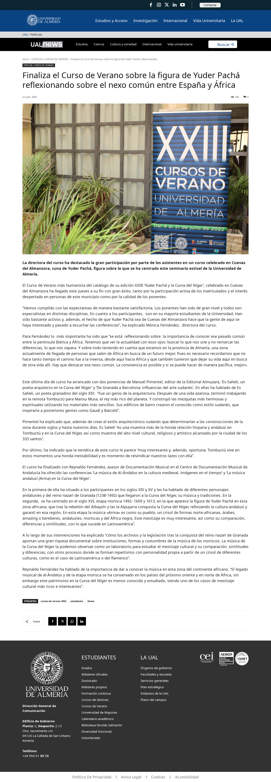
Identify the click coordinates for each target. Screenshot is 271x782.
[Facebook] (151, 5)
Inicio (25, 59)
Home (90, 601)
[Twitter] (167, 5)
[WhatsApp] (72, 621)
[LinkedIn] (174, 5)
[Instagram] (159, 5)
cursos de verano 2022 (53, 601)
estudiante (77, 601)
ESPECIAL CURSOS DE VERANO (50, 59)
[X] (62, 621)
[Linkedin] (81, 621)
